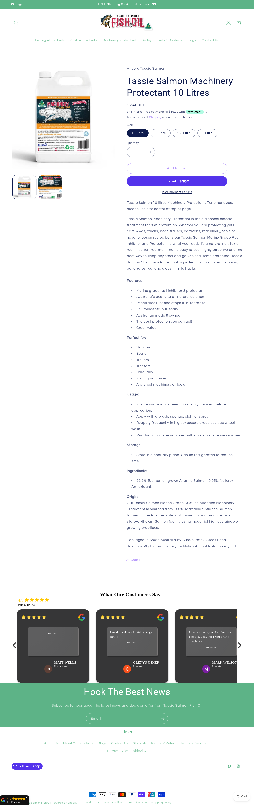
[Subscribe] (163, 718)
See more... (53, 634)
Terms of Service (193, 743)
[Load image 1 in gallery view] (24, 187)
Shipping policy (161, 802)
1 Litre (207, 133)
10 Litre (138, 133)
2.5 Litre (183, 133)
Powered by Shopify (64, 803)
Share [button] (135, 559)
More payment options (177, 191)
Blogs (102, 743)
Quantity (133, 143)
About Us (51, 743)
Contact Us (119, 743)
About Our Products (78, 743)
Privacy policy (113, 802)
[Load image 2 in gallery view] (50, 187)
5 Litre (161, 133)
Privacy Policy (118, 750)
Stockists (140, 743)
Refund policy (90, 802)
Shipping (155, 117)
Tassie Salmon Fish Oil (36, 803)
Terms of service (136, 802)
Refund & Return (163, 743)
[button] (17, 23)
